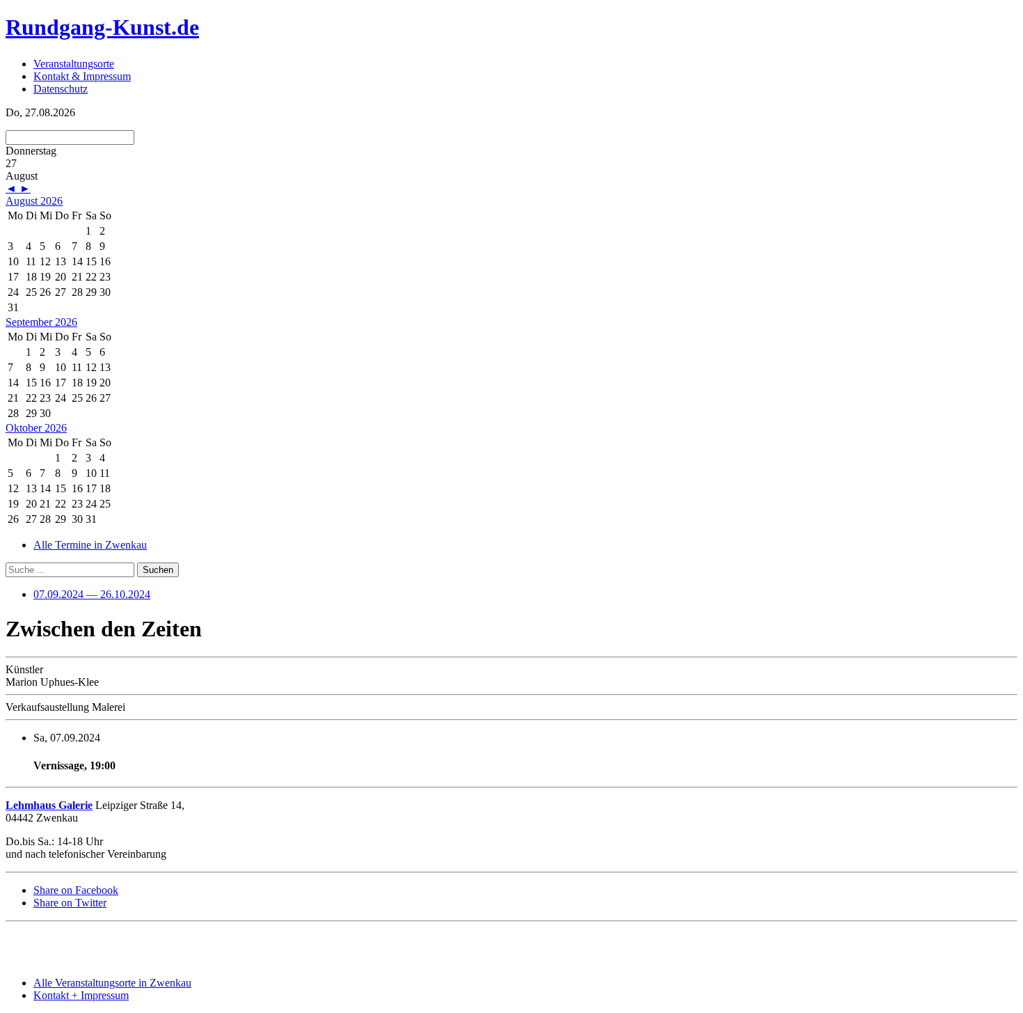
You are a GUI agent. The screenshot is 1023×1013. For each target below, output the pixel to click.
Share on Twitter (69, 903)
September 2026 (41, 322)
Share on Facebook (75, 890)
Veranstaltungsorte (73, 64)
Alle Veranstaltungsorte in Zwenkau (112, 983)
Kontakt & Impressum (82, 76)
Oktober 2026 (36, 428)
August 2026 (34, 201)
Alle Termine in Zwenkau (90, 545)
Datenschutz (60, 89)
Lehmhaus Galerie (49, 805)
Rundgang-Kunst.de (102, 27)
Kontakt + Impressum (81, 995)
